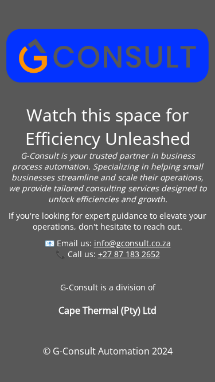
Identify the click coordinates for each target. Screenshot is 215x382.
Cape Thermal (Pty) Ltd (107, 310)
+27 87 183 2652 (129, 254)
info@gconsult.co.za (132, 243)
